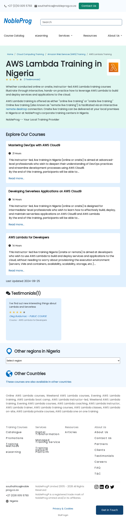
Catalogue (14, 432)
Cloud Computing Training (30, 54)
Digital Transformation (47, 433)
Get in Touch (109, 510)
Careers (100, 462)
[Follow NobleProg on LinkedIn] (102, 487)
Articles (71, 432)
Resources (90, 36)
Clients (99, 450)
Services (64, 36)
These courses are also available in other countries (38, 382)
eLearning (41, 36)
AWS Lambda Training (100, 54)
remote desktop (16, 109)
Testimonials (104, 456)
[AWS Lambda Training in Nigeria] (21, 20)
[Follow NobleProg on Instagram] (96, 487)
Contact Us (89, 6)
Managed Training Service (47, 441)
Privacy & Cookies (63, 508)
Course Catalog (14, 36)
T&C (97, 474)
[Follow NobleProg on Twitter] (112, 487)
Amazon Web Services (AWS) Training (66, 54)
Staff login (63, 515)
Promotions (14, 438)
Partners (101, 444)
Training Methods (12, 445)
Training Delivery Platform (42, 450)
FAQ (97, 468)
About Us (114, 36)
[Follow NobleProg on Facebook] (107, 487)
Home (10, 54)
